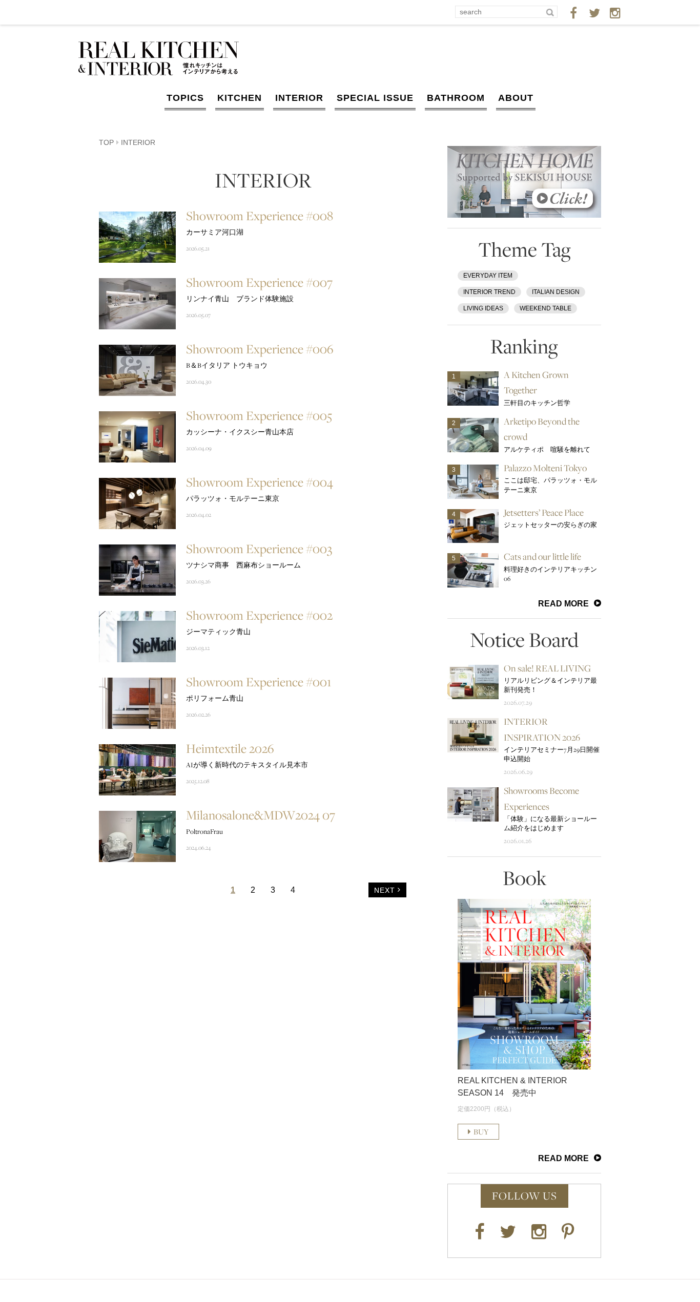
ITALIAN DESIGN (556, 292)
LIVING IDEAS (483, 308)
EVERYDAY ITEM (487, 275)
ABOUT (515, 98)
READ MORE (563, 603)
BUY (481, 1131)
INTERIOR (299, 98)
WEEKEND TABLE (545, 308)
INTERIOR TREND (489, 292)
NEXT (384, 890)
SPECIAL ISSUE (375, 98)
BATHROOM (456, 98)
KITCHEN (239, 98)
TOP (106, 142)
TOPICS (185, 98)
